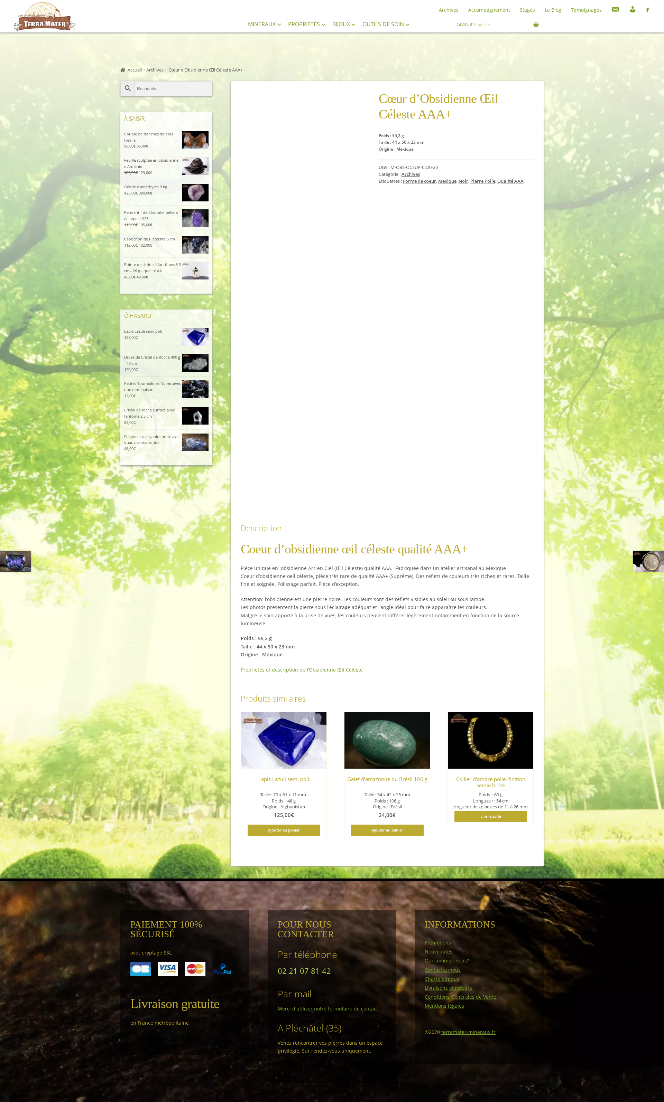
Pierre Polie (482, 181)
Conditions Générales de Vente (460, 997)
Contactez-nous (443, 970)
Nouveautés (438, 951)
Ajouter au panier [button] (284, 830)
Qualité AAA (510, 181)
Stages (527, 10)
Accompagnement (489, 10)
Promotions (438, 942)
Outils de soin (383, 24)
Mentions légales (444, 1006)
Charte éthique (442, 979)
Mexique (447, 181)
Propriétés (304, 24)
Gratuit (473, 24)
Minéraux (262, 24)
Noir (463, 181)
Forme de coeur (419, 181)
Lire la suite (490, 816)
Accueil (135, 70)
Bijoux (341, 24)
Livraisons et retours (448, 988)
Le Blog (553, 10)
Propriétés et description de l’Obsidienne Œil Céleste (302, 669)
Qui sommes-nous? (447, 960)
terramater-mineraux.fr (468, 1032)
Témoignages (586, 10)
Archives (449, 10)
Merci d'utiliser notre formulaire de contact (328, 1008)
